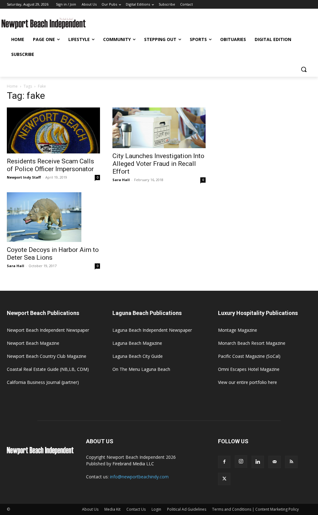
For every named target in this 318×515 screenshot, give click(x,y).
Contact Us (136, 509)
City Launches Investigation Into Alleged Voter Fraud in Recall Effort (158, 163)
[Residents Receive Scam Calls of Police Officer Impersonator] (53, 130)
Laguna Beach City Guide (137, 356)
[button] (303, 69)
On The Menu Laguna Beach (141, 369)
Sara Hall (121, 179)
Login (156, 509)
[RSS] (291, 462)
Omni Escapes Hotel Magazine (248, 369)
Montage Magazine (237, 330)
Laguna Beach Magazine (137, 343)
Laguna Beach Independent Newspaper (152, 330)
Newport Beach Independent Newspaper (48, 330)
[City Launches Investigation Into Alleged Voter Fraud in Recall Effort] (159, 127)
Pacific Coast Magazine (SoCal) (249, 356)
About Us (90, 509)
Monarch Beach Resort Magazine (251, 343)
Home (12, 86)
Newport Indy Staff (24, 177)
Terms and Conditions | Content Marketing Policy (255, 509)
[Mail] (274, 462)
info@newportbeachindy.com (139, 477)
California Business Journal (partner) (43, 382)
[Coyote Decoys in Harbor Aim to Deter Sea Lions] (53, 217)
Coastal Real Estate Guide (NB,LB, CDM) (48, 369)
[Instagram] (241, 461)
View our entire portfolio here (247, 382)
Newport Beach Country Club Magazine (46, 356)
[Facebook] (224, 462)
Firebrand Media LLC (133, 464)
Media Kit (112, 509)
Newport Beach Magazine (33, 343)
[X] (224, 479)
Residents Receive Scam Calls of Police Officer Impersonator (50, 165)
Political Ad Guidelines (186, 509)
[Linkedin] (258, 462)
